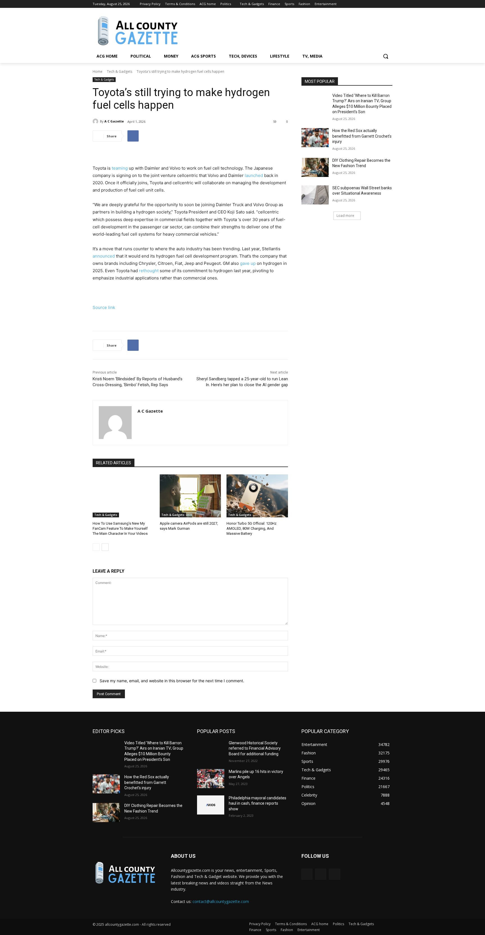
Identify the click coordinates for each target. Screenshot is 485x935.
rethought (149, 270)
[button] (385, 56)
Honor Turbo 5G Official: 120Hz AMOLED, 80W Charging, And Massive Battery (251, 528)
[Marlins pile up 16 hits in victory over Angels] (210, 778)
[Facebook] (373, 4)
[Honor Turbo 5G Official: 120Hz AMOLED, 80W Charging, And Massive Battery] (257, 495)
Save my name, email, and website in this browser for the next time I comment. (172, 680)
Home (97, 71)
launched (254, 175)
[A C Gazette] (96, 121)
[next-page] (105, 547)
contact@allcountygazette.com (221, 901)
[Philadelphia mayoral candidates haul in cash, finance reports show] (210, 805)
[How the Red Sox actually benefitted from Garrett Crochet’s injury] (315, 137)
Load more (345, 215)
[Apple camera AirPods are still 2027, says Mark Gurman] (190, 495)
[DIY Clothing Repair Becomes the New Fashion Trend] (315, 167)
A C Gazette (114, 121)
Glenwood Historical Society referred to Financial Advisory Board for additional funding (255, 748)
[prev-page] (96, 547)
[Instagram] (381, 4)
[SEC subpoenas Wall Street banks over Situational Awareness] (315, 194)
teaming (120, 168)
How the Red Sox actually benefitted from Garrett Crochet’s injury (362, 136)
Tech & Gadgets (119, 71)
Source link (104, 307)
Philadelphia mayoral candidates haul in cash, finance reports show (257, 803)
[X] (389, 4)
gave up (248, 263)
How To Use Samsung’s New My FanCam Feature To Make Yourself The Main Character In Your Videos (120, 528)
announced (104, 256)
